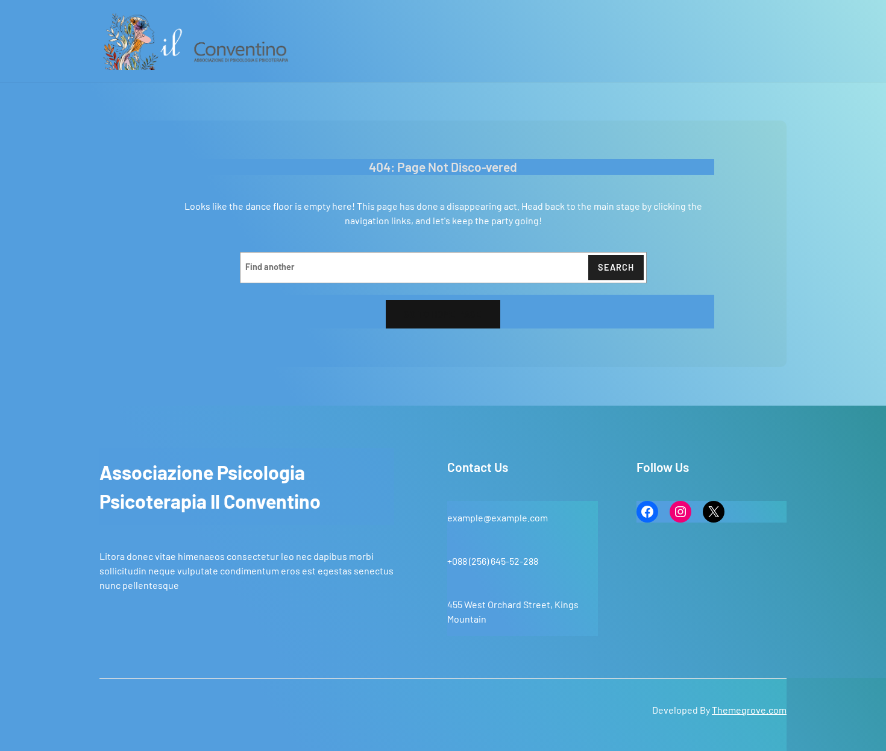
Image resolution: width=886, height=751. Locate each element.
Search (616, 267)
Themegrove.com (749, 709)
